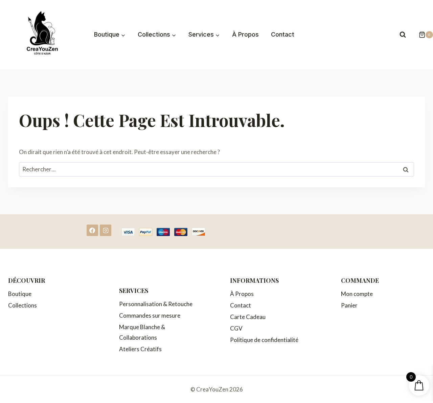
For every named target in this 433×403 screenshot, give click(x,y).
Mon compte (357, 293)
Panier (349, 305)
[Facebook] (92, 230)
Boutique (19, 293)
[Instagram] (105, 230)
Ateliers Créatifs (140, 349)
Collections (22, 305)
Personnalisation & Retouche (155, 303)
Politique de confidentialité (264, 339)
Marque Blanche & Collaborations (142, 332)
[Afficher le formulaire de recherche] (403, 35)
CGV (236, 328)
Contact (282, 34)
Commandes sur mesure (149, 315)
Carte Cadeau (248, 316)
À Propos (245, 34)
